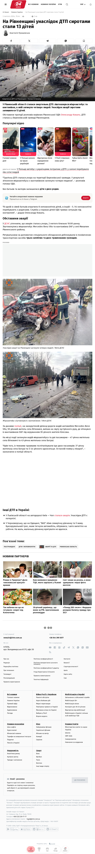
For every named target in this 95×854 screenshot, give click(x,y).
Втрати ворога (41, 716)
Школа (67, 733)
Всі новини (33, 4)
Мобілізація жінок (72, 704)
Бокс (38, 754)
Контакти (67, 659)
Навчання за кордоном (74, 742)
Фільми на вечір (42, 733)
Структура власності (71, 666)
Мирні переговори (43, 704)
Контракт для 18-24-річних (75, 707)
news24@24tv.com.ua (12, 638)
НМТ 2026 (68, 736)
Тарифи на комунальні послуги (19, 737)
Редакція (6, 663)
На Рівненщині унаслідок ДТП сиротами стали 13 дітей (44, 12)
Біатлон (39, 763)
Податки (10, 740)
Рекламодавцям (9, 678)
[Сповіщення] (90, 4)
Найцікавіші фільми (43, 727)
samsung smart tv (52, 829)
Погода (10, 713)
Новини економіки (15, 724)
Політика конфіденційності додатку (46, 668)
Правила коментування (42, 676)
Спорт (38, 750)
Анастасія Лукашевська (20, 33)
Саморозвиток (70, 739)
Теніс (38, 760)
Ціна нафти (11, 727)
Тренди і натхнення (14, 760)
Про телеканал (8, 670)
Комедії (39, 737)
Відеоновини (12, 707)
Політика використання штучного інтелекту (46, 663)
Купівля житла (12, 757)
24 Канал (6, 12)
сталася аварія (62, 515)
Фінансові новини (14, 733)
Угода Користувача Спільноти (44, 672)
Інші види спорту (42, 766)
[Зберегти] (83, 41)
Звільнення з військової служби (77, 697)
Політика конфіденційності (43, 659)
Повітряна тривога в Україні (47, 707)
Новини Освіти (71, 724)
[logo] (18, 4)
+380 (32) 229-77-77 (20, 816)
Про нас (6, 659)
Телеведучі (7, 674)
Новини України (48, 4)
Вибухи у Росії (41, 713)
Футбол (39, 757)
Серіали (39, 740)
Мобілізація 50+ (71, 701)
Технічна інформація (41, 679)
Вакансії (67, 663)
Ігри (60, 4)
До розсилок (79, 780)
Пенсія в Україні (13, 743)
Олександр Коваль (70, 114)
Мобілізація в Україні (75, 694)
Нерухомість (13, 750)
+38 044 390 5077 (56, 638)
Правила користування (11, 682)
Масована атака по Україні (46, 710)
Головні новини (13, 697)
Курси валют (12, 730)
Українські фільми (43, 730)
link (50, 647)
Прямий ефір (12, 704)
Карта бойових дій (43, 701)
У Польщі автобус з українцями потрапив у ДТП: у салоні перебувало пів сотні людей (46, 170)
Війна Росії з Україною (46, 694)
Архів (65, 670)
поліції (17, 426)
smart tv (38, 829)
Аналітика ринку (13, 754)
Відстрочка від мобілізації (75, 710)
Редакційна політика (10, 666)
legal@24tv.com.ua (33, 819)
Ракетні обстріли (42, 697)
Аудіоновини (12, 710)
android (12, 829)
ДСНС (7, 223)
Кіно (38, 724)
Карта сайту (68, 674)
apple (25, 829)
